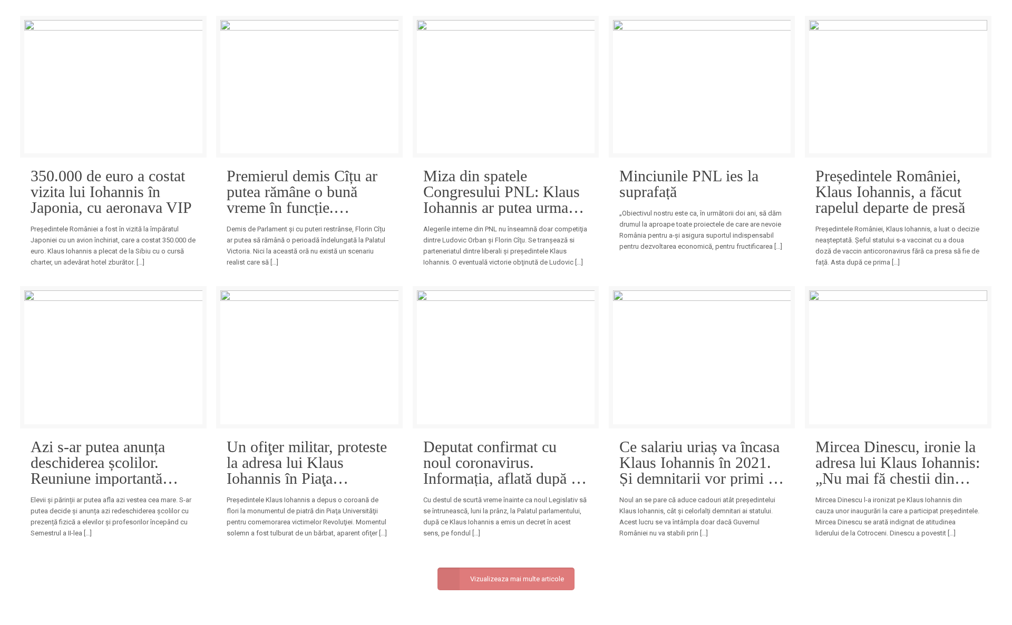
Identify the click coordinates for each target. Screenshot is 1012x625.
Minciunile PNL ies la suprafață (688, 184)
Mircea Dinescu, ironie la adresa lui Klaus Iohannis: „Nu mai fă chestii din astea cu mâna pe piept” (897, 462)
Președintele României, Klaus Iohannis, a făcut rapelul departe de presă (890, 192)
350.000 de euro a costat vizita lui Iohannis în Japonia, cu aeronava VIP (111, 192)
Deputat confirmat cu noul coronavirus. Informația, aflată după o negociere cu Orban (501, 462)
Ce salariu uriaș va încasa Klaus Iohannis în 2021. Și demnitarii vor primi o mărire (699, 462)
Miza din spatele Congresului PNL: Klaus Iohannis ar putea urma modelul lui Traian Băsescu (501, 192)
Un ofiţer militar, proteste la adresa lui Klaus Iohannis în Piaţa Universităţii (307, 462)
